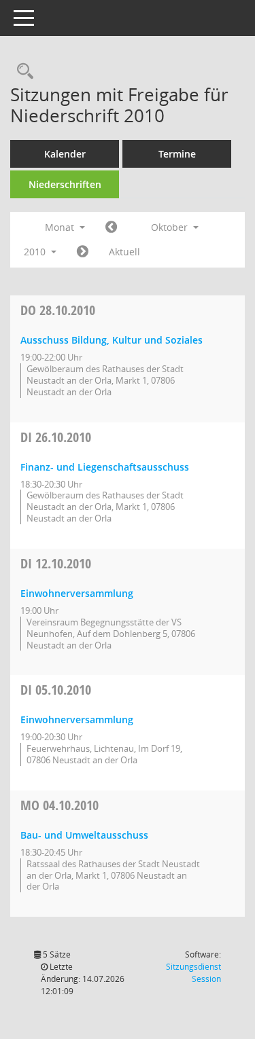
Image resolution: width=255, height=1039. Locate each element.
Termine (177, 153)
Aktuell (124, 251)
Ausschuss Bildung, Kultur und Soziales (111, 339)
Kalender (65, 153)
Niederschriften (65, 184)
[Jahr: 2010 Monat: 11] (83, 252)
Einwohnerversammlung (76, 593)
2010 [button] (36, 251)
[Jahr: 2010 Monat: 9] (111, 227)
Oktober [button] (170, 227)
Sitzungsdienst (193, 973)
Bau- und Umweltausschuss (84, 834)
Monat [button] (61, 227)
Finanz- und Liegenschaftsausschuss (104, 466)
